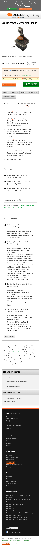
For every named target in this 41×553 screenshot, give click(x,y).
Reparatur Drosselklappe (13, 502)
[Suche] (33, 16)
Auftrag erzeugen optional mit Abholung (31, 84)
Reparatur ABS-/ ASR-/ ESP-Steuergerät (18, 500)
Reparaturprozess (11, 439)
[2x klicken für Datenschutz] (13, 529)
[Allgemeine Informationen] (28, 16)
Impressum (9, 455)
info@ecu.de (11, 401)
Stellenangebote (11, 483)
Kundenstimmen (9, 97)
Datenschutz (10, 459)
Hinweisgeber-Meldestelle (14, 464)
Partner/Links (10, 485)
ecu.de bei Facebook (15, 532)
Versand (8, 441)
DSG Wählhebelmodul (13, 386)
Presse (8, 479)
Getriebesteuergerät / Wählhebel (17, 382)
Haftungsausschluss (12, 457)
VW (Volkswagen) (12, 377)
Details (27, 6)
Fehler (5, 92)
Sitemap (8, 467)
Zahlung (8, 443)
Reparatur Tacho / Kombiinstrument (16, 519)
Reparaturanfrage (8, 85)
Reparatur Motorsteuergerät (14, 511)
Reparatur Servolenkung (13, 515)
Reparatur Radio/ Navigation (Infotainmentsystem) (21, 513)
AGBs (8, 445)
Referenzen (9, 477)
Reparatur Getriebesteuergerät (15, 504)
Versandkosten (26, 75)
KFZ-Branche (32, 71)
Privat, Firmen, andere (17, 71)
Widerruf (11, 462)
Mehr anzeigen (9, 336)
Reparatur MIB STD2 (12, 506)
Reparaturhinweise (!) (29, 92)
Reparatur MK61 (11, 508)
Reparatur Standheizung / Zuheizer (16, 517)
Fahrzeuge (14, 92)
